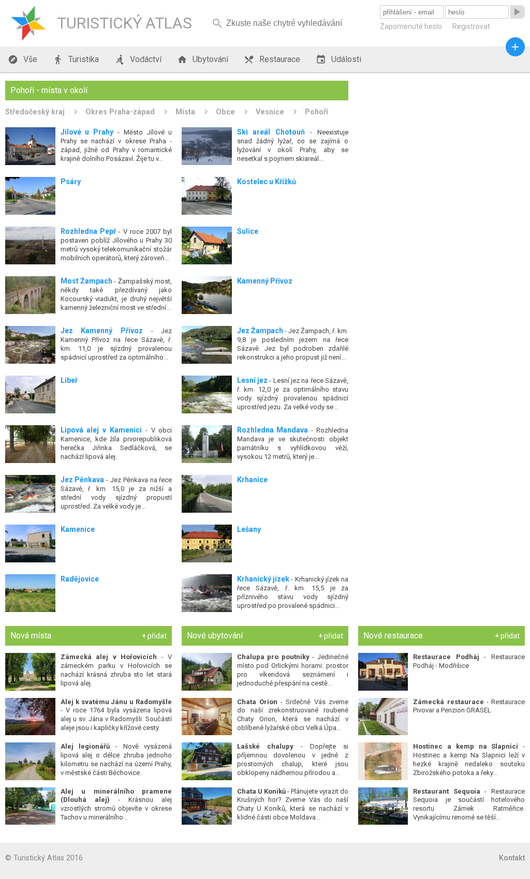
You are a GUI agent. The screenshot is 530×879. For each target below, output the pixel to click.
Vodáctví (137, 59)
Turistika (76, 59)
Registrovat (471, 26)
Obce (225, 112)
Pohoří (316, 112)
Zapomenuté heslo (411, 26)
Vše (22, 59)
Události (338, 59)
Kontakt (512, 858)
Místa (185, 112)
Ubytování (202, 59)
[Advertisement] (441, 145)
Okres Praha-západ (120, 112)
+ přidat (154, 636)
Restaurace (272, 59)
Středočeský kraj (35, 112)
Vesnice (270, 112)
